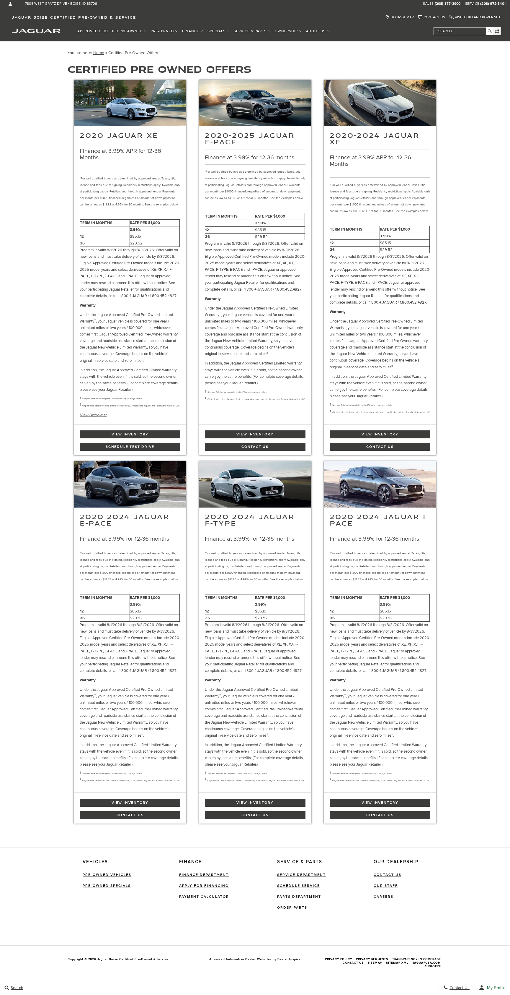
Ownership (286, 31)
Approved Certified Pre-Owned (110, 31)
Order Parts (292, 907)
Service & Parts (250, 31)
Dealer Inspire (288, 959)
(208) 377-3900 (448, 3)
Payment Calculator (204, 896)
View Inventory (130, 434)
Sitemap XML (397, 963)
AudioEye (432, 966)
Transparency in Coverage (416, 959)
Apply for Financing (204, 886)
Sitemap (375, 963)
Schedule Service (298, 886)
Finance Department (204, 875)
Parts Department (299, 896)
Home (98, 52)
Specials (216, 31)
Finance (190, 31)
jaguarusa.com (427, 963)
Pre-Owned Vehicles (107, 875)
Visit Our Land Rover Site (478, 17)
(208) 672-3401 (493, 3)
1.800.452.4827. (163, 296)
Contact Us (434, 17)
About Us (316, 31)
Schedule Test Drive (130, 447)
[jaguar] (36, 30)
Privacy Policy (338, 959)
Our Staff (386, 886)
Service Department (301, 875)
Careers (383, 896)
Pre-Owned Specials (107, 886)
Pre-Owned (162, 31)
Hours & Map (402, 17)
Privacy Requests (372, 959)
